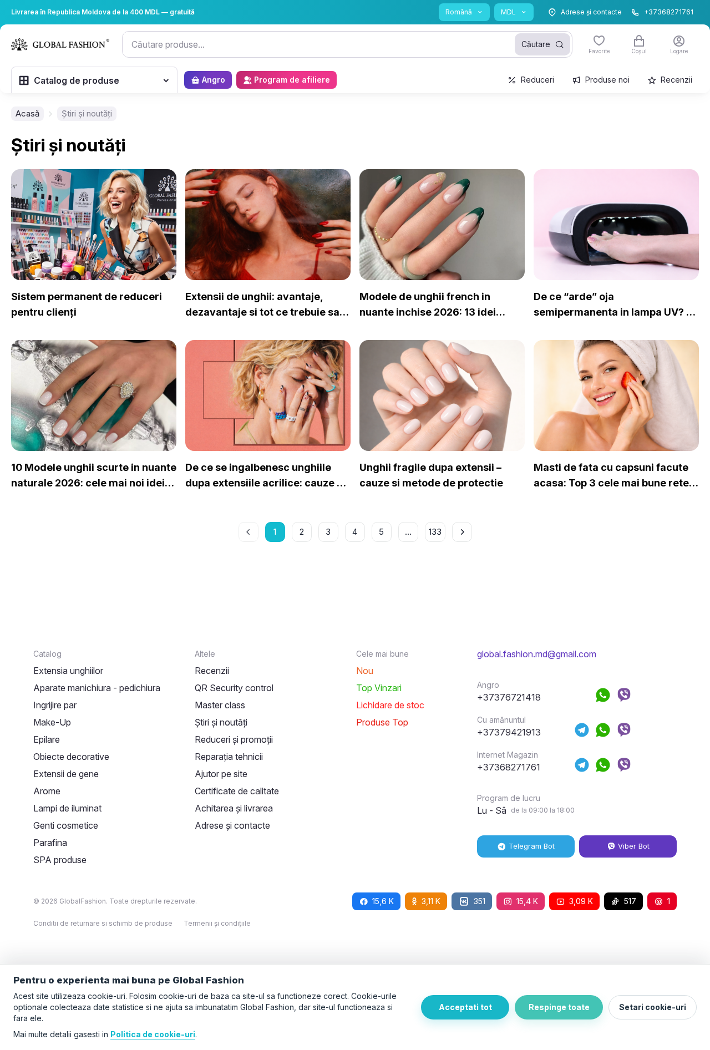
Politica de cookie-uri (152, 1034)
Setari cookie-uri (652, 1007)
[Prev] (248, 532)
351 (479, 901)
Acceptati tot (465, 1007)
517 (630, 901)
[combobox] (347, 44)
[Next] (462, 532)
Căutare (535, 44)
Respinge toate (559, 1007)
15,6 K (383, 901)
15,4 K (527, 901)
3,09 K (581, 901)
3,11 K (431, 901)
